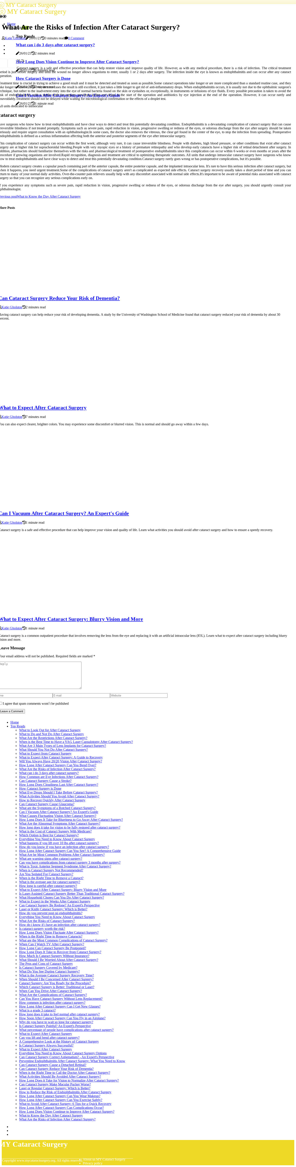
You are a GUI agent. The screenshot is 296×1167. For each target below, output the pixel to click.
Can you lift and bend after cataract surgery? (49, 1037)
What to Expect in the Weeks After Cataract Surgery (54, 901)
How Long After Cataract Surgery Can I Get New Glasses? (60, 1006)
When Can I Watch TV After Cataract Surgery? (51, 944)
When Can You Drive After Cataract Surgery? (50, 991)
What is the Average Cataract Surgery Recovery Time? (56, 975)
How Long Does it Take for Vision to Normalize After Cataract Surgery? (69, 1080)
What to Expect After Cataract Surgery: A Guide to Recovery (61, 757)
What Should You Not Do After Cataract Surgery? (53, 749)
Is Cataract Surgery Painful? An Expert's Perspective (55, 1026)
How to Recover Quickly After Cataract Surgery (52, 800)
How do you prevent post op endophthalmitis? (50, 913)
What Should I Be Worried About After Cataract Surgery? (58, 960)
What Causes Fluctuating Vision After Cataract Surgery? (57, 816)
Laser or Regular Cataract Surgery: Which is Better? (54, 1088)
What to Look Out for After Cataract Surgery (50, 730)
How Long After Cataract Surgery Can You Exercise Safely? (60, 1100)
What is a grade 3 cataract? (37, 1010)
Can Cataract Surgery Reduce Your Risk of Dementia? (56, 1069)
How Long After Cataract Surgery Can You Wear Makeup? (59, 1096)
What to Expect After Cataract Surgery (45, 1034)
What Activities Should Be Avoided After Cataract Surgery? (60, 1076)
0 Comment (76, 38)
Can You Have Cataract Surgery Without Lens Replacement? (60, 999)
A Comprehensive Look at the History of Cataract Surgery (59, 1041)
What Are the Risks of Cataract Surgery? (47, 921)
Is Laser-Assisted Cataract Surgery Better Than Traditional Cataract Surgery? (71, 893)
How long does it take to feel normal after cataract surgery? (59, 1014)
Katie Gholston (15, 38)
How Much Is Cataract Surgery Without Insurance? (54, 956)
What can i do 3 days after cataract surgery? (49, 773)
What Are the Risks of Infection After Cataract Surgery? (57, 769)
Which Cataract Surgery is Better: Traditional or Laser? (56, 987)
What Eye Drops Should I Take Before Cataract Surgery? (58, 792)
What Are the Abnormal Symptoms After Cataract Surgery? (59, 823)
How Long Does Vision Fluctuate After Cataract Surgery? (59, 932)
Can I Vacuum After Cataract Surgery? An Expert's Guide (58, 812)
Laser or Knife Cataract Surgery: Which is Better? (53, 909)
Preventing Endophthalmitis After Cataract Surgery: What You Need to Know (72, 1061)
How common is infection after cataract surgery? (52, 1002)
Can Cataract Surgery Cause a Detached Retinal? (52, 1065)
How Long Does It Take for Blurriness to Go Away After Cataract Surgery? (71, 819)
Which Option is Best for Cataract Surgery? (49, 835)
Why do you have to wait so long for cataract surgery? (56, 1022)
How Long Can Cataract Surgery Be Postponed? (52, 948)
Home (14, 722)
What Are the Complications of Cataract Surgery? (53, 995)
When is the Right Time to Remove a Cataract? (51, 878)
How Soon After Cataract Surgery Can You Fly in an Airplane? (62, 1018)
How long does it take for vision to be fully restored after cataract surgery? (69, 827)
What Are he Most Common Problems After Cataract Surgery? (62, 854)
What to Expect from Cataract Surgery (45, 753)
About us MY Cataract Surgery (104, 1159)
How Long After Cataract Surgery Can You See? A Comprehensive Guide (70, 851)
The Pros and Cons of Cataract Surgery (46, 963)
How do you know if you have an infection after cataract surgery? (64, 847)
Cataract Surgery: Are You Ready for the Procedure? (55, 983)
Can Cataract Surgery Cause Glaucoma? (46, 804)
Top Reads (17, 726)
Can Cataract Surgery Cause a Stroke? (45, 781)
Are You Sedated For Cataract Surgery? (46, 874)
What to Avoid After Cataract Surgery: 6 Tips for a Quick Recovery (65, 1104)
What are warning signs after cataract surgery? (50, 858)
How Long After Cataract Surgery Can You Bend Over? (57, 765)
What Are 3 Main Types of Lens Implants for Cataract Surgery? (62, 746)
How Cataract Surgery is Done (40, 788)
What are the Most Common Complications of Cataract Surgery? (63, 940)
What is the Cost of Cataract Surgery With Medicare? (55, 831)
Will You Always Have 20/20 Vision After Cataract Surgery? (60, 761)
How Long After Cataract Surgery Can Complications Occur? (61, 1107)
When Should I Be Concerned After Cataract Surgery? (56, 979)
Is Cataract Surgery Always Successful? (46, 1045)
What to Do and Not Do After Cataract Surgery (51, 734)
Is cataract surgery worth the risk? (42, 928)
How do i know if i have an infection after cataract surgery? (59, 925)
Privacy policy (92, 1163)
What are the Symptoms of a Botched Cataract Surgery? (57, 808)
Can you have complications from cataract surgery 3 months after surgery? (69, 862)
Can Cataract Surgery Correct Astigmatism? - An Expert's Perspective (66, 1057)
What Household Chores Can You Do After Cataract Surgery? (61, 897)
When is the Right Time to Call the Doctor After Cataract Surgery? (64, 1072)
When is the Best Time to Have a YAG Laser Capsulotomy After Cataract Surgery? (76, 742)
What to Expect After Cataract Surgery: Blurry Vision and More (62, 890)
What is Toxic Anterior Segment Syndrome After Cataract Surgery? (65, 866)
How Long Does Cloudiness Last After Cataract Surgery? (58, 784)
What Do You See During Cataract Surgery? (49, 971)
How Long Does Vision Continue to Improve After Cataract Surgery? (66, 1111)
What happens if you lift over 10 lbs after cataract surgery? (59, 843)
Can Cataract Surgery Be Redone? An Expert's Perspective (59, 905)
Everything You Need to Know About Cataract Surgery (57, 839)
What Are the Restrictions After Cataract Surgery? (53, 738)
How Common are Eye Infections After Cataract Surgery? (58, 777)
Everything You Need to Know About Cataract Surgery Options (63, 1053)
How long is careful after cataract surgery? (48, 886)
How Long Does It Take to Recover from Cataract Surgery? (60, 952)
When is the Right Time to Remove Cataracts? (50, 936)
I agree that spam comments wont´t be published (36, 703)
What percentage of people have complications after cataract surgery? (66, 1030)
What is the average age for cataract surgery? (49, 882)
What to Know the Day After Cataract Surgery (51, 1115)
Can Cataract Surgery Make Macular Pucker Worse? (55, 1084)
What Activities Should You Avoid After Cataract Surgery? (59, 796)
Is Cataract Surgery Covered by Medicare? (48, 967)
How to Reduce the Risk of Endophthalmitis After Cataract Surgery (65, 1092)
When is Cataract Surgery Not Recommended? (51, 870)
